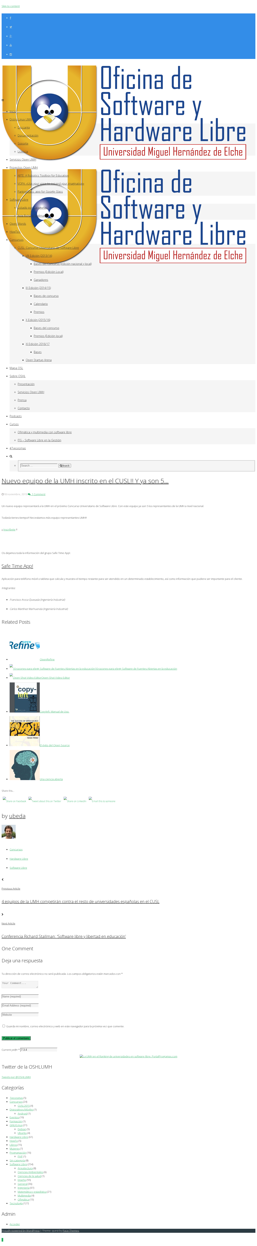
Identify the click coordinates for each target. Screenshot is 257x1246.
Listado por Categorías (32, 208)
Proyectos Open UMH (24, 167)
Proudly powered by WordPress (21, 1230)
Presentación (26, 384)
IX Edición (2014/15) (38, 288)
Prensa (22, 400)
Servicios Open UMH (23, 159)
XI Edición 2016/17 (38, 344)
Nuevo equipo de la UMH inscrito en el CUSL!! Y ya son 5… (85, 480)
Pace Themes (71, 1230)
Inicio (13, 111)
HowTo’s (15, 232)
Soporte (23, 143)
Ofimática (23, 1199)
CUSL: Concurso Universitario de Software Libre (48, 248)
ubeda (17, 816)
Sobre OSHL (17, 376)
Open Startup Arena (39, 360)
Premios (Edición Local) (48, 272)
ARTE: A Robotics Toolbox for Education (43, 175)
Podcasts (16, 416)
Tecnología (16, 1203)
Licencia (23, 151)
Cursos (14, 424)
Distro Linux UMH (21, 119)
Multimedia (24, 1195)
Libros (13, 1145)
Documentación (28, 135)
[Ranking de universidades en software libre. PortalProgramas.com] (128, 1056)
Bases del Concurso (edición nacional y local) (63, 264)
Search (65, 465)
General (23, 1184)
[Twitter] (11, 27)
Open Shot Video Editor (55, 677)
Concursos (16, 240)
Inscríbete (9, 529)
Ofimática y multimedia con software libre (45, 432)
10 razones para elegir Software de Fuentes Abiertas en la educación (136, 668)
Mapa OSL (16, 368)
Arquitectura (25, 1168)
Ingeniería (24, 1187)
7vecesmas (16, 1098)
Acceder (15, 1224)
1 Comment (38, 494)
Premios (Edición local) (48, 336)
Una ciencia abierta (51, 779)
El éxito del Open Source (55, 745)
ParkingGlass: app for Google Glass (40, 191)
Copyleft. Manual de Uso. (54, 711)
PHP (20, 1156)
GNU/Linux (16, 1125)
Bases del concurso (46, 328)
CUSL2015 (24, 1105)
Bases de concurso (46, 296)
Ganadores (41, 280)
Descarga (24, 127)
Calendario (41, 304)
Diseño (22, 1180)
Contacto (24, 408)
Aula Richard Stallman (32, 216)
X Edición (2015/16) (38, 320)
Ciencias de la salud (29, 1176)
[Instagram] (11, 54)
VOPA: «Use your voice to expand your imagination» (51, 183)
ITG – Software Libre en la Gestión (39, 440)
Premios (39, 312)
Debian (22, 1129)
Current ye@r (11, 1050)
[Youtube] (11, 45)
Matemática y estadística (32, 1191)
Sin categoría (17, 1160)
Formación (16, 1121)
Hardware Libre (19, 858)
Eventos (14, 1117)
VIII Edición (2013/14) (39, 256)
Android (22, 1113)
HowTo (14, 1141)
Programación (18, 1152)
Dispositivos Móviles (21, 1109)
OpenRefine (47, 659)
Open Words (18, 224)
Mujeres (14, 1148)
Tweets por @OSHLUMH (16, 1077)
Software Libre (19, 199)
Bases (38, 352)
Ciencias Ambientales (30, 1172)
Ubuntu (22, 1133)
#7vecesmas (18, 448)
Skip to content (11, 6)
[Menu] (3, 100)
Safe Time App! (17, 566)
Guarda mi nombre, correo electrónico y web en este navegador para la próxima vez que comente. (65, 1026)
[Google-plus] (11, 36)
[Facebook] (10, 18)
